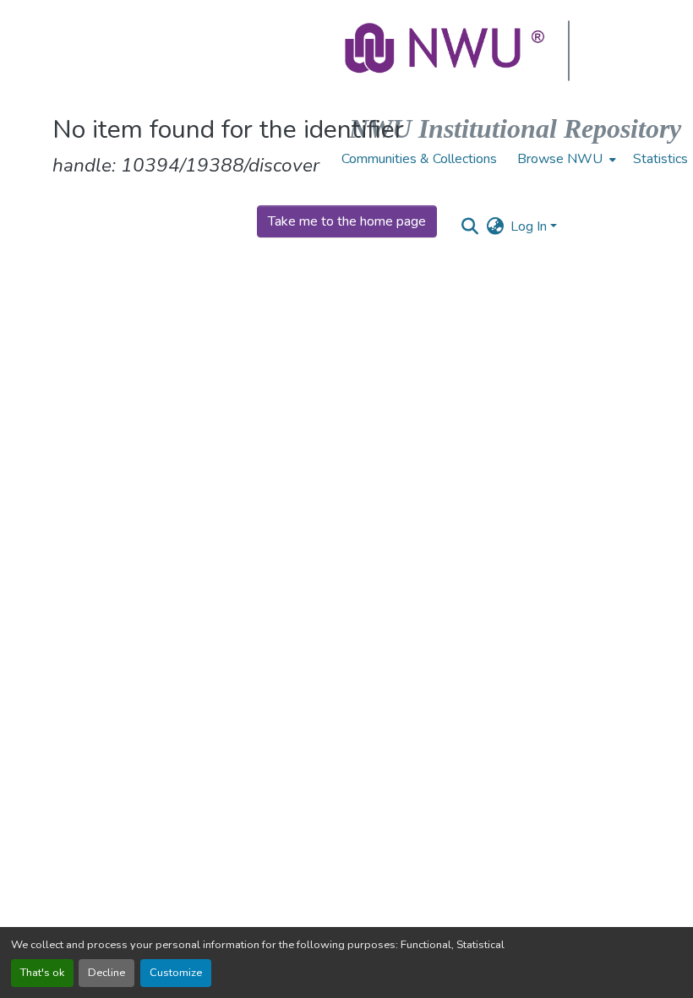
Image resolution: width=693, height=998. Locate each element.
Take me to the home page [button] (347, 221)
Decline (106, 972)
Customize (176, 972)
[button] (446, 50)
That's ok (42, 972)
